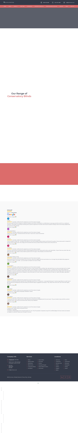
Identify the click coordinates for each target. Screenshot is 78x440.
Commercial (4, 401)
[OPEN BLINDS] (17, 6)
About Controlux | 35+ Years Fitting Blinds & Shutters (13, 389)
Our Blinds (4, 390)
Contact (4, 409)
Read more (34, 312)
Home (3, 387)
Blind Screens (7, 392)
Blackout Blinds (5, 405)
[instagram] (69, 377)
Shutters (4, 400)
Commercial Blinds (6, 404)
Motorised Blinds (7, 396)
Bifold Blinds (7, 391)
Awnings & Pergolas (6, 403)
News (3, 408)
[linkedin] (62, 377)
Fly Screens (6, 398)
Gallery (3, 406)
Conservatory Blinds (8, 394)
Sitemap (29, 377)
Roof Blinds (6, 395)
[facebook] (65, 377)
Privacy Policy (24, 377)
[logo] (9, 2)
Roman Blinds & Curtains (9, 399)
